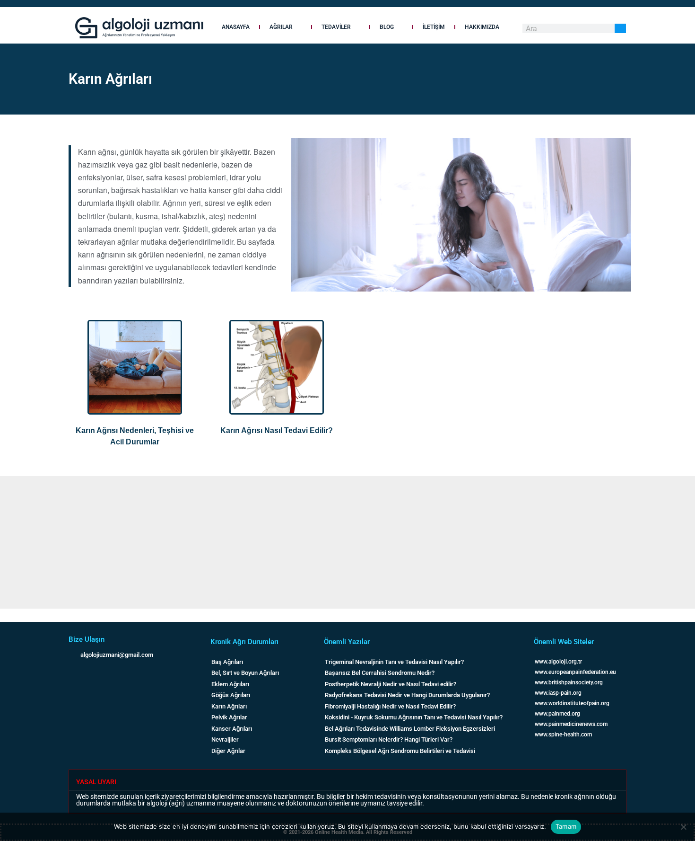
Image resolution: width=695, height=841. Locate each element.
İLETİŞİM (434, 27)
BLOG (387, 27)
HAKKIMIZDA (482, 27)
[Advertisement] (283, 542)
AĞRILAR (281, 27)
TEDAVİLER (336, 27)
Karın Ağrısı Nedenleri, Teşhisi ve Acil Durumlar (135, 436)
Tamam (566, 826)
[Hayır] (683, 827)
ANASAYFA (236, 27)
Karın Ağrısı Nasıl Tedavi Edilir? (276, 430)
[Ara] (620, 28)
